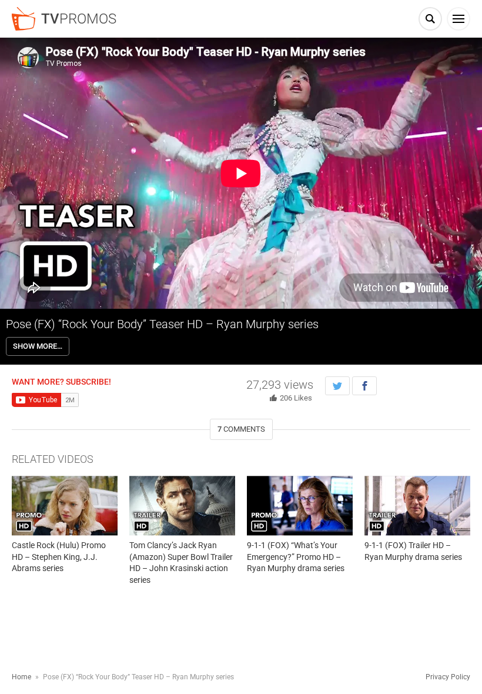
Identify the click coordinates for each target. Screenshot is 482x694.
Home (21, 677)
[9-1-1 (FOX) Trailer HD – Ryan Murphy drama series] (417, 505)
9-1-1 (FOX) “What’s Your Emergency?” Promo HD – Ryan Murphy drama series (295, 556)
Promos (78, 19)
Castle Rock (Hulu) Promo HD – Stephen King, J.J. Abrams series (59, 556)
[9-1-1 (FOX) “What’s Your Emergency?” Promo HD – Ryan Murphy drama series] (300, 505)
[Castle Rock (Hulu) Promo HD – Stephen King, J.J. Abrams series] (65, 505)
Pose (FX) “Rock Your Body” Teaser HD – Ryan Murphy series (162, 324)
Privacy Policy (448, 677)
